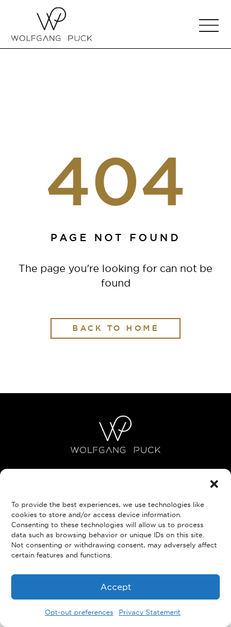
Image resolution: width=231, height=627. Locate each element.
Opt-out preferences (79, 612)
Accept (115, 587)
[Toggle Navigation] (208, 25)
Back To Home (115, 328)
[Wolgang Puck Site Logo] (51, 24)
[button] (214, 482)
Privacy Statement (150, 612)
